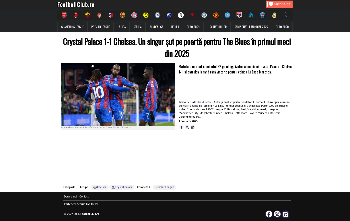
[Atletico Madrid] (111, 15)
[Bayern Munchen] (134, 15)
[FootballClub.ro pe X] (277, 217)
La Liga (122, 27)
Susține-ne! (283, 4)
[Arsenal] (64, 15)
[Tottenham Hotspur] (286, 15)
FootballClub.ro (76, 4)
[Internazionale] (169, 15)
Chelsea (101, 187)
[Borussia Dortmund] (146, 15)
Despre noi (70, 196)
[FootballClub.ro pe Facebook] (269, 217)
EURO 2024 (193, 27)
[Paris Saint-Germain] (262, 15)
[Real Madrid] (274, 15)
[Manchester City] (204, 15)
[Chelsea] (157, 15)
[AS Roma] (87, 15)
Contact (84, 196)
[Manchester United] (216, 15)
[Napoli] (227, 15)
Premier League (100, 27)
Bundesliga (156, 27)
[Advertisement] (236, 159)
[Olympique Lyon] (239, 15)
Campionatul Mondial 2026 (251, 27)
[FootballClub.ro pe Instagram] (285, 217)
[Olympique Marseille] (251, 15)
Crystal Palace (124, 187)
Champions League (72, 27)
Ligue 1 (175, 27)
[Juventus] (181, 15)
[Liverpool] (192, 15)
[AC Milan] (76, 15)
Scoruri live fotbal (87, 204)
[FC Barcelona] (122, 15)
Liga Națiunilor (217, 27)
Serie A (137, 27)
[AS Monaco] (99, 15)
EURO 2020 (282, 27)
